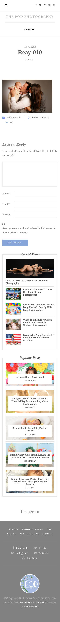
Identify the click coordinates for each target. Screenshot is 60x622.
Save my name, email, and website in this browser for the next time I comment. (29, 230)
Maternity (30, 407)
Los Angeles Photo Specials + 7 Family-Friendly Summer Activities (38, 338)
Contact (47, 534)
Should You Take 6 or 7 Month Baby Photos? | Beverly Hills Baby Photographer (38, 307)
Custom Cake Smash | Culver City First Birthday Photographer (38, 292)
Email (6, 204)
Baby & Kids (30, 434)
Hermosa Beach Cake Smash (30, 377)
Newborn (30, 488)
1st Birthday (30, 381)
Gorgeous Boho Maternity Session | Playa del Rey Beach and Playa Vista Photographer (30, 401)
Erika (30, 59)
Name (6, 193)
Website (6, 214)
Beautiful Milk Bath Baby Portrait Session (30, 429)
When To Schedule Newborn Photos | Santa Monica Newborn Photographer (37, 322)
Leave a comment (40, 117)
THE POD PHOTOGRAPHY (34, 602)
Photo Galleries (32, 529)
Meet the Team (29, 534)
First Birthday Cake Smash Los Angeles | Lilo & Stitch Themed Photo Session (30, 456)
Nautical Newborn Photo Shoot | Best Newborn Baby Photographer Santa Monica (30, 482)
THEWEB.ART (31, 606)
